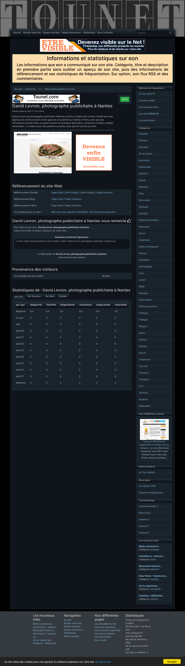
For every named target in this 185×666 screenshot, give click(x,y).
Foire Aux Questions (105, 627)
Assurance (144, 160)
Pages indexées (104, 192)
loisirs (153, 559)
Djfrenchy (144, 512)
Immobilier (144, 260)
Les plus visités (147, 100)
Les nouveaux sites (148, 107)
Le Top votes (145, 93)
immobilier (155, 589)
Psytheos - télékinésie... (45, 643)
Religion (143, 326)
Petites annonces (148, 306)
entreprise (30, 89)
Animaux (143, 140)
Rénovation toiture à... (44, 630)
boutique (154, 549)
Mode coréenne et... (43, 623)
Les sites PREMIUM (149, 113)
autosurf (143, 526)
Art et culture (145, 153)
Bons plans (144, 200)
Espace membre (51, 32)
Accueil (17, 32)
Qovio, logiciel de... (42, 640)
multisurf (143, 532)
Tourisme (144, 372)
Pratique (143, 319)
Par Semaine (34, 296)
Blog (141, 193)
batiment (154, 569)
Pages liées (57, 192)
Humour (143, 253)
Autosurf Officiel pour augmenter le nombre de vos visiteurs (154, 444)
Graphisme (144, 240)
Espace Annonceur (71, 32)
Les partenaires (147, 120)
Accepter (172, 661)
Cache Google (87, 192)
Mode (142, 286)
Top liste (143, 366)
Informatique (145, 266)
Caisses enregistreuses (151, 492)
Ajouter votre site (32, 32)
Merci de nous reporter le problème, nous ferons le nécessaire (83, 212)
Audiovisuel (145, 167)
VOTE (125, 99)
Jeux (141, 273)
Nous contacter (105, 32)
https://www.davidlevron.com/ (60, 89)
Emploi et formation (149, 220)
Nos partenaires (103, 636)
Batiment (143, 186)
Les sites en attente (105, 633)
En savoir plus (103, 661)
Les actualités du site (105, 623)
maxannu (143, 519)
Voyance (143, 399)
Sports (142, 352)
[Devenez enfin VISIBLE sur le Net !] (94, 136)
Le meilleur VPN (147, 486)
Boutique (143, 206)
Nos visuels (101, 640)
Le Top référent (147, 472)
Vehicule (143, 392)
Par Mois (49, 296)
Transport (144, 379)
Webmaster (144, 406)
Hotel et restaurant (148, 246)
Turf (141, 386)
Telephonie (144, 359)
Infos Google (71, 192)
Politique (143, 313)
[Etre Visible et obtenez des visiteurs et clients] (92, 40)
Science (143, 339)
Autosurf (143, 173)
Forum (142, 233)
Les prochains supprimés (107, 630)
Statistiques (89, 32)
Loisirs (142, 279)
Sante (142, 333)
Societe (143, 346)
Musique (143, 293)
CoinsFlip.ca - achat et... (45, 627)
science (154, 599)
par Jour (19, 296)
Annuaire (143, 147)
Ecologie (143, 213)
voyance (154, 579)
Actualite (143, 133)
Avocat (142, 180)
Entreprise (144, 226)
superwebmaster (147, 506)
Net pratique (145, 299)
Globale (63, 296)
